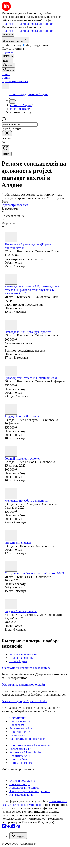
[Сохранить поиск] (5, 148)
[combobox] (20, 124)
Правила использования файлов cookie (27, 30)
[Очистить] (7, 133)
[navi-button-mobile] (5, 86)
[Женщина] (11, 493)
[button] (6, 74)
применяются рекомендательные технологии (34, 803)
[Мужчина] (11, 237)
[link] (8, 65)
